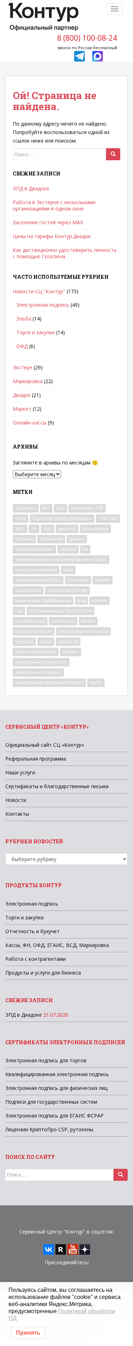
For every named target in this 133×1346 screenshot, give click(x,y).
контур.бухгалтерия (36, 570)
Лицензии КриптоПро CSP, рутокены (49, 1129)
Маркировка (28, 381)
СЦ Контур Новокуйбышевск (62, 518)
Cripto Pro (25, 508)
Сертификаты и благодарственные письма (57, 786)
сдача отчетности (33, 631)
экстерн (70, 652)
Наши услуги (20, 772)
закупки (68, 549)
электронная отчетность (41, 662)
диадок (76, 539)
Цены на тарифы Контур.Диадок (52, 236)
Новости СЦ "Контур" (39, 291)
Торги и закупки (35, 332)
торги (46, 642)
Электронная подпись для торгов (46, 1060)
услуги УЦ (68, 642)
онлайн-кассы (30, 621)
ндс (19, 611)
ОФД (22, 346)
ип (85, 549)
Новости (15, 800)
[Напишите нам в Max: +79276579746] (97, 55)
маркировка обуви (67, 590)
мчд (81, 600)
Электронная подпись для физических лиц (56, 1088)
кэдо (68, 570)
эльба (96, 683)
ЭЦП (47, 529)
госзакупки (51, 539)
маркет (102, 580)
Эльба (23, 318)
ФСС (20, 529)
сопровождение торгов (83, 631)
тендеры (24, 642)
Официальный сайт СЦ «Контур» (44, 744)
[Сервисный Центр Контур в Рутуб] (60, 1249)
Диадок (22, 395)
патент (88, 621)
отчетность (63, 621)
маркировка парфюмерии (43, 600)
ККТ (46, 508)
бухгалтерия (95, 529)
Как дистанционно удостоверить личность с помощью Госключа (65, 253)
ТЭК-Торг (107, 518)
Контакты (17, 813)
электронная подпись (38, 672)
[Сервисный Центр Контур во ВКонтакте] (48, 1249)
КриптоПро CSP (87, 508)
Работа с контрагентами (35, 958)
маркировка (28, 590)
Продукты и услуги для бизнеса (43, 972)
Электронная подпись (42, 304)
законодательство (34, 549)
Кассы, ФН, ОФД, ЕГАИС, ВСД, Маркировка (57, 945)
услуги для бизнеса (35, 652)
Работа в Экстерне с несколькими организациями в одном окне (54, 205)
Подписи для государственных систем (51, 1101)
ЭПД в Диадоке (31, 188)
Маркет (22, 408)
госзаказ (24, 539)
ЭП (34, 529)
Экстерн (22, 367)
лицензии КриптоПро (38, 580)
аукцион (67, 529)
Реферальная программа (35, 758)
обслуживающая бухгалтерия (60, 611)
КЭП (60, 508)
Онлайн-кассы (29, 422)
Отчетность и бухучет (32, 931)
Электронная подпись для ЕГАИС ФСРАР (54, 1115)
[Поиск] (113, 154)
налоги (99, 600)
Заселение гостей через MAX (48, 222)
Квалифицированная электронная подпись (57, 1074)
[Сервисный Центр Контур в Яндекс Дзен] (84, 1249)
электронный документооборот (49, 683)
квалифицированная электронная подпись (61, 559)
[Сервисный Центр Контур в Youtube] (72, 1249)
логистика (78, 580)
